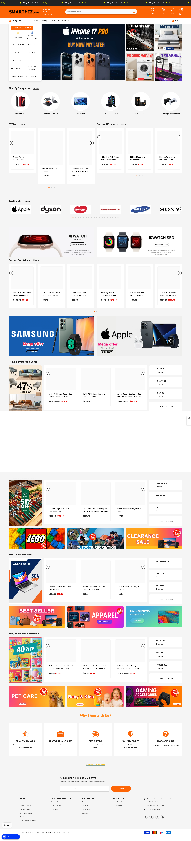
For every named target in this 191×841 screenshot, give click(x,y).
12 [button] (102, 219)
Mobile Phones (20, 114)
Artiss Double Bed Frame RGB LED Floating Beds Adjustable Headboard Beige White (129, 396)
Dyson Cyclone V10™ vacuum (50, 169)
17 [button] (115, 219)
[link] (163, 12)
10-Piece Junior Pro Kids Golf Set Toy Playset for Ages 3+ (94, 668)
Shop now (159, 373)
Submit (121, 790)
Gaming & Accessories (171, 114)
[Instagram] (151, 818)
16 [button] (112, 219)
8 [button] (91, 219)
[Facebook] (146, 818)
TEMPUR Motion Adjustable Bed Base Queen (94, 396)
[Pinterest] (157, 818)
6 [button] (86, 219)
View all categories (166, 408)
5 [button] (83, 219)
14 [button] (107, 219)
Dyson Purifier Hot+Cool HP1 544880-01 (19, 158)
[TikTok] (163, 818)
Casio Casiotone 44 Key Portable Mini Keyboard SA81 (138, 295)
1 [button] (49, 187)
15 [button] (110, 219)
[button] (11, 143)
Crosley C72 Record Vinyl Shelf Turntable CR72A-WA (168, 295)
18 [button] (118, 219)
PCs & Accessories (110, 114)
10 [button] (96, 219)
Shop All (36, 261)
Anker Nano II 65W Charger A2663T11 (79, 295)
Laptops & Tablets (50, 114)
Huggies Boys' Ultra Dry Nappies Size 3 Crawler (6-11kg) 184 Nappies (167, 158)
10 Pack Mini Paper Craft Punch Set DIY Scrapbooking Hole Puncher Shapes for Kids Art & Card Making (61, 668)
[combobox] (98, 11)
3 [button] (54, 187)
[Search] (101, 11)
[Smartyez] (20, 101)
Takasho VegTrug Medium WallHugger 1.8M (59, 511)
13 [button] (104, 219)
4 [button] (80, 219)
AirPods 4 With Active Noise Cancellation (110, 158)
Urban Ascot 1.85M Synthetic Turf (129, 511)
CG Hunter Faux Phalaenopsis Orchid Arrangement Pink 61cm (95, 511)
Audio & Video (141, 114)
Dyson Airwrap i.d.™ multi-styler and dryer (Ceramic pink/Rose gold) (81, 170)
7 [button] (88, 219)
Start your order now (95, 766)
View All (27, 201)
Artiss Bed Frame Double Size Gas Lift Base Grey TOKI (60, 396)
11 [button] (99, 219)
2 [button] (51, 187)
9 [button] (94, 219)
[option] (83, 52)
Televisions (80, 114)
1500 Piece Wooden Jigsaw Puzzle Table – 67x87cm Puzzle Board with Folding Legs (129, 668)
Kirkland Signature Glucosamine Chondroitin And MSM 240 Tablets (139, 158)
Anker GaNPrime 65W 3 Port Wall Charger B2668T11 (51, 295)
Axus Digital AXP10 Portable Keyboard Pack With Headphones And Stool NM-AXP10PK (108, 295)
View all (36, 89)
